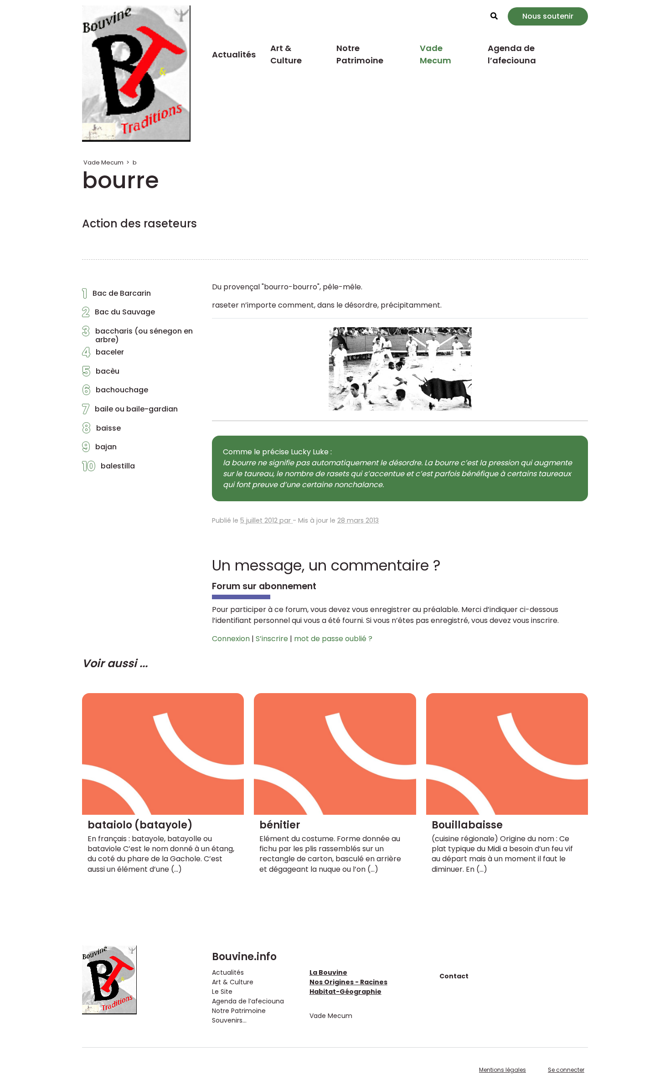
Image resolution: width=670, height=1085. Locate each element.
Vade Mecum (435, 54)
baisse (101, 430)
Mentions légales (502, 1070)
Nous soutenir (547, 16)
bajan (99, 449)
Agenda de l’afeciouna (512, 54)
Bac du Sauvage (118, 314)
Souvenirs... (229, 1020)
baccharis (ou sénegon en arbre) (137, 335)
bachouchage (115, 392)
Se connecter (566, 1070)
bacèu (100, 374)
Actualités (234, 54)
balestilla (108, 468)
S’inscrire (272, 638)
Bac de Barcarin (116, 296)
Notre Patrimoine (359, 54)
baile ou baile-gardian (130, 411)
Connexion (231, 638)
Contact (454, 976)
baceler (103, 354)
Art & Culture (286, 54)
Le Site (222, 991)
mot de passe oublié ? (333, 638)
